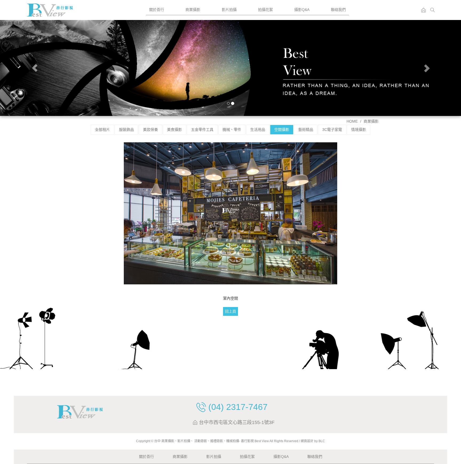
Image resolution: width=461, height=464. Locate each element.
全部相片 (102, 129)
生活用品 (257, 129)
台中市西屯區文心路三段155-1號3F (237, 422)
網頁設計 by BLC (313, 441)
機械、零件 (231, 129)
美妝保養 (150, 129)
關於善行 (156, 9)
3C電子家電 (332, 129)
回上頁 (230, 311)
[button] (34, 68)
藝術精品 (305, 129)
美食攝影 (174, 129)
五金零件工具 (202, 129)
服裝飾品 (126, 129)
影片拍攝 (229, 9)
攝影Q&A (301, 9)
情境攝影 (358, 129)
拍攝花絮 (265, 9)
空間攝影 (281, 129)
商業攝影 (192, 9)
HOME (352, 121)
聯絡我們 (338, 9)
